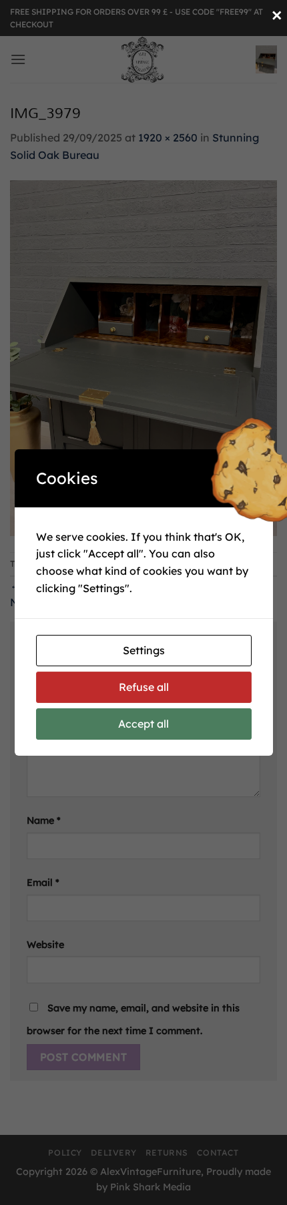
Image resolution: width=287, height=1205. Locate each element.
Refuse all (144, 687)
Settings (144, 650)
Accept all (143, 723)
